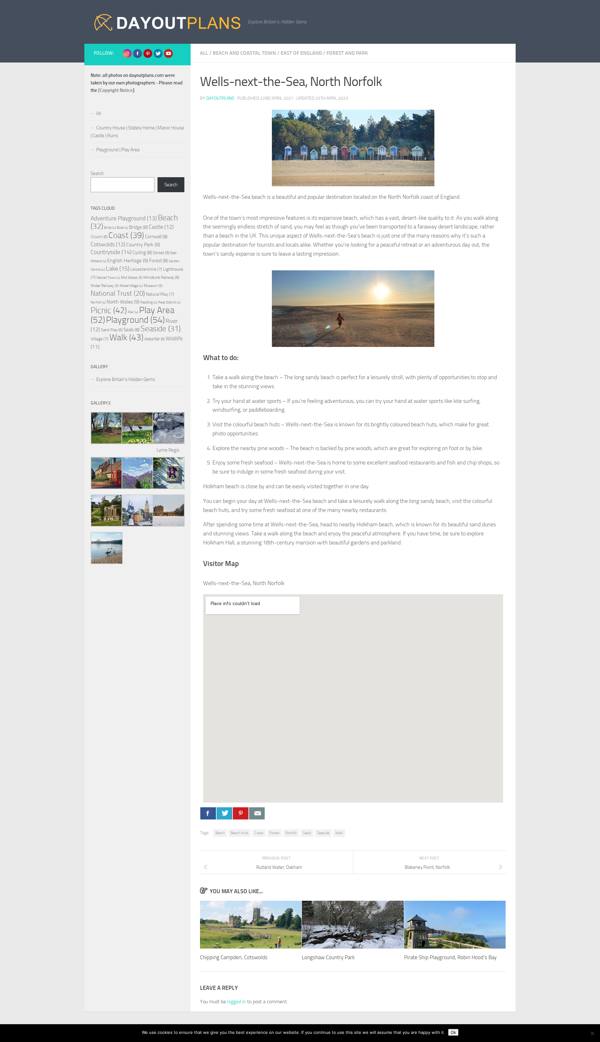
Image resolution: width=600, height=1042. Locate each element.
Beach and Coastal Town (244, 53)
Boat (122, 228)
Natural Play (160, 294)
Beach (220, 833)
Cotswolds (108, 244)
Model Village (131, 286)
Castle (161, 226)
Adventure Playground (124, 218)
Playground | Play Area (117, 150)
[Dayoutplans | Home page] (168, 22)
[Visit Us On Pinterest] (147, 57)
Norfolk (291, 833)
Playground (135, 319)
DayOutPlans (220, 98)
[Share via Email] (257, 813)
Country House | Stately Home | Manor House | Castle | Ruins (137, 131)
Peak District (169, 302)
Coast (258, 833)
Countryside (111, 252)
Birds (110, 228)
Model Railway (105, 285)
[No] (592, 1033)
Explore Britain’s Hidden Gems (125, 379)
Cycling (142, 252)
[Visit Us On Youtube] (168, 57)
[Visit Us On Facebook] (137, 57)
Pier (133, 312)
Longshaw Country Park (328, 957)
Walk (339, 833)
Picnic (109, 310)
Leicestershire (146, 269)
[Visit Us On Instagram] (127, 57)
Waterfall (154, 339)
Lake (117, 268)
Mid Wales (131, 277)
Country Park (143, 245)
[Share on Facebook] (208, 813)
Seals (307, 833)
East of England (301, 53)
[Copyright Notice (115, 90)
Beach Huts (239, 833)
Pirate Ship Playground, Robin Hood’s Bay (450, 957)
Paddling (148, 302)
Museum (153, 285)
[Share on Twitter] (224, 813)
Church (99, 236)
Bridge (138, 227)
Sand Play (111, 330)
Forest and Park (347, 53)
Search (97, 173)
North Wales (123, 302)
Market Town (108, 278)
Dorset (161, 252)
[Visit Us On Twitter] (158, 57)
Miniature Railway (161, 277)
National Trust (118, 293)
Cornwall (156, 236)
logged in (236, 1001)
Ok (453, 1032)
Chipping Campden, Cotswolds (234, 957)
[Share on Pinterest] (240, 813)
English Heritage (127, 260)
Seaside (323, 833)
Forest (274, 833)
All (204, 53)
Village (99, 339)
